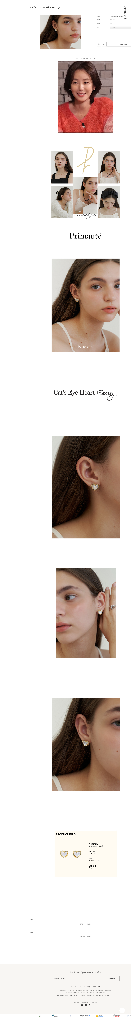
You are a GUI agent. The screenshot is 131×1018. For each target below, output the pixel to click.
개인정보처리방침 (95, 987)
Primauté (125, 12)
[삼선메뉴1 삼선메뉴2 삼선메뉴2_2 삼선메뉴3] (7, 7)
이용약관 (86, 987)
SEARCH (112, 978)
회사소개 (73, 987)
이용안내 (80, 987)
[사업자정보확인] (67, 996)
